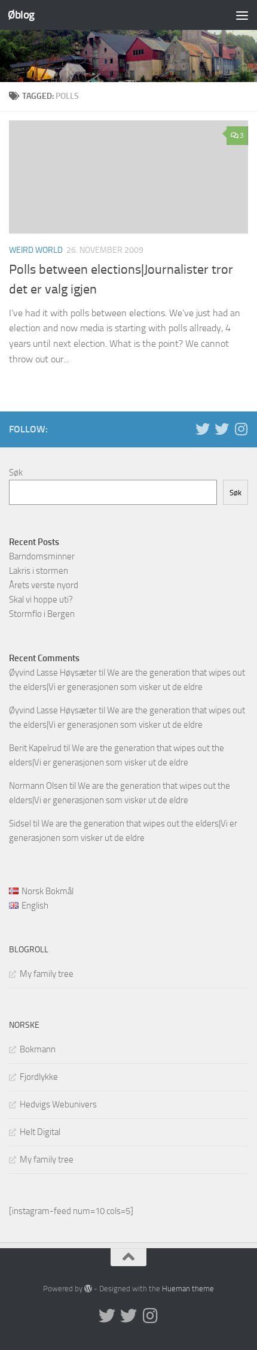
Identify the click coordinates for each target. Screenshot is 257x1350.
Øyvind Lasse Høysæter (53, 672)
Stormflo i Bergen (42, 614)
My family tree (47, 973)
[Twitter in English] (202, 429)
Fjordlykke (39, 1076)
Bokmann (38, 1049)
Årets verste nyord (43, 585)
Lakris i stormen (38, 570)
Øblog (21, 15)
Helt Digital (40, 1132)
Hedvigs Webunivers (58, 1104)
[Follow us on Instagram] (241, 429)
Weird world (36, 250)
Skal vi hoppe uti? (41, 599)
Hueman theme (188, 1288)
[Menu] (242, 15)
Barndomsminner (42, 556)
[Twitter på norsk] (222, 429)
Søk (16, 472)
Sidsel (20, 823)
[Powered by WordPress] (88, 1289)
